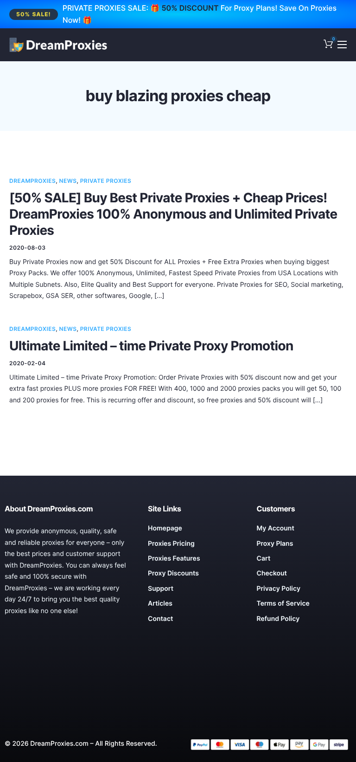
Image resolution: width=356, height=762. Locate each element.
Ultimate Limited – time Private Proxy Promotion (151, 346)
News (68, 180)
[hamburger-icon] (342, 44)
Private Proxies (106, 180)
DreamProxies (32, 180)
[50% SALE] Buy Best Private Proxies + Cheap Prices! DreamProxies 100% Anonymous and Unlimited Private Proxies (173, 214)
